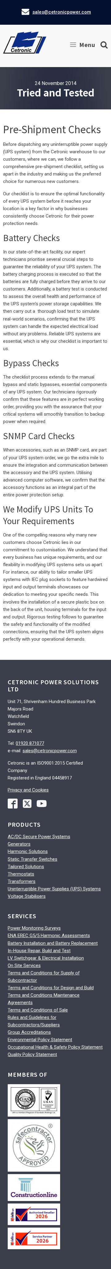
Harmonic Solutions (28, 851)
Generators (19, 844)
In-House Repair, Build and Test (39, 950)
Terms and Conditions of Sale (38, 1010)
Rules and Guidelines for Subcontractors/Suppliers (34, 1021)
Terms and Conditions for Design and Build (51, 988)
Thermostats (21, 874)
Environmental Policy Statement (40, 1039)
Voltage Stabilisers (27, 896)
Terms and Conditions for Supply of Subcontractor (44, 976)
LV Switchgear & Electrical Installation (46, 958)
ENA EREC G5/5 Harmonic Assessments (49, 935)
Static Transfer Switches (32, 859)
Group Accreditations (29, 1032)
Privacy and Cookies (28, 790)
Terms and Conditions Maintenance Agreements (44, 998)
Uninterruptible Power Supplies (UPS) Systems (54, 889)
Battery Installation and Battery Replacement (53, 943)
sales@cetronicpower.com (61, 12)
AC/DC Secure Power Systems (39, 836)
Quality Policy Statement (32, 1054)
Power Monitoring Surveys (34, 928)
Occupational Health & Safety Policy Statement (55, 1047)
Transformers (21, 881)
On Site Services (24, 965)
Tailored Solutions (26, 866)
